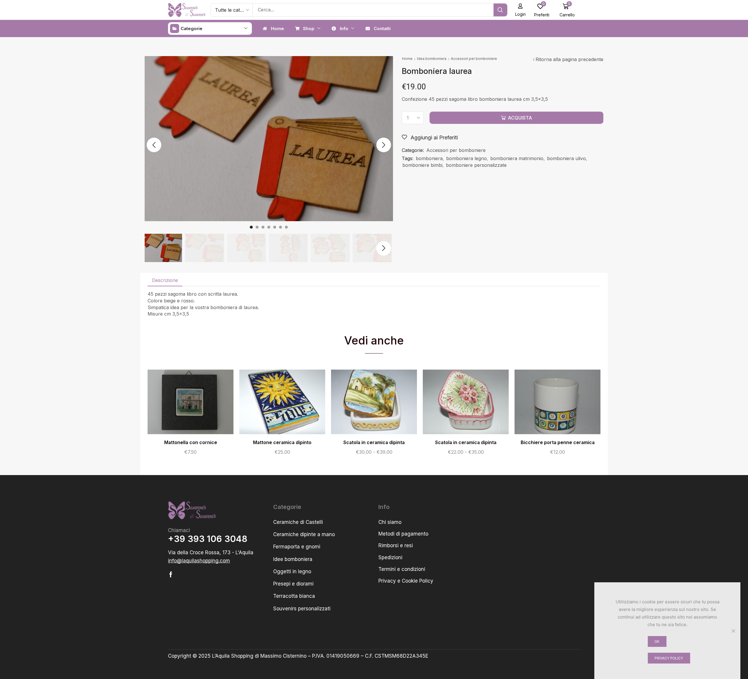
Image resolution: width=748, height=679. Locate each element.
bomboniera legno (466, 158)
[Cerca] (500, 10)
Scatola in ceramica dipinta (374, 442)
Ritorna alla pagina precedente (569, 59)
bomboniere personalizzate (476, 165)
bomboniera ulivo (566, 158)
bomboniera (429, 158)
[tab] (165, 280)
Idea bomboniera (431, 58)
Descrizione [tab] (165, 280)
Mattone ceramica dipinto (282, 442)
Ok (656, 641)
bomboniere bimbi (422, 165)
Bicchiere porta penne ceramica (558, 442)
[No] (733, 631)
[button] (520, 10)
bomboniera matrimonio (516, 158)
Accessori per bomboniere (474, 58)
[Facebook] (171, 574)
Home (407, 58)
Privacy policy (668, 658)
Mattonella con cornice (190, 442)
